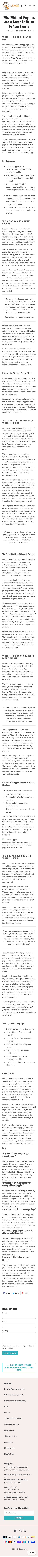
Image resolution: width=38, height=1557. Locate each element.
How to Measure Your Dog (14, 1389)
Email (4, 1322)
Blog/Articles (9, 1454)
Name (4, 1313)
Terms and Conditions (13, 1418)
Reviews (7, 1412)
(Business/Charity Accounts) (16, 1498)
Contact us (8, 1442)
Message (5, 1331)
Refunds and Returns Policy (15, 1401)
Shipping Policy (10, 1436)
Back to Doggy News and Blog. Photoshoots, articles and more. (19, 1367)
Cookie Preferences (11, 1424)
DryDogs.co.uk (21, 1549)
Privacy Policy (9, 1430)
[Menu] (34, 5)
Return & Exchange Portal (14, 1395)
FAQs (6, 1406)
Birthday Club (9, 1448)
